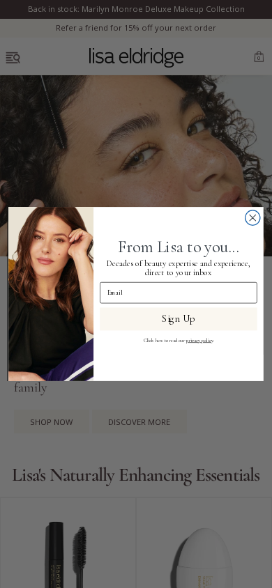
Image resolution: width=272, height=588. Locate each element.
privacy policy (199, 340)
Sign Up (178, 319)
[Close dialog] (252, 217)
